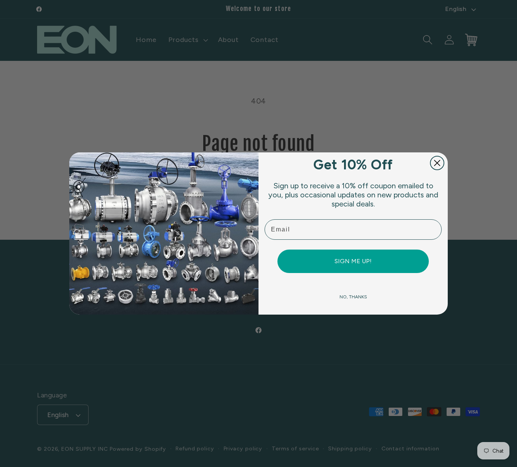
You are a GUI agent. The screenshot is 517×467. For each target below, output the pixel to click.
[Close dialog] (437, 163)
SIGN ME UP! (353, 261)
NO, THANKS (353, 296)
